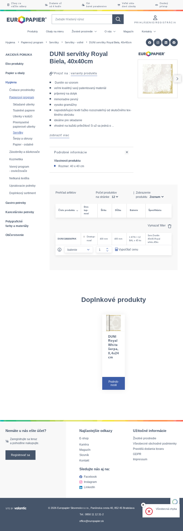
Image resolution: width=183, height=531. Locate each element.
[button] (174, 42)
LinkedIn (89, 487)
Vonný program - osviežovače (19, 169)
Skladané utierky (24, 104)
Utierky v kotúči (22, 116)
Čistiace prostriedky (22, 90)
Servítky (54, 42)
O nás (108, 31)
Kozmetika (16, 159)
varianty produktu (84, 73)
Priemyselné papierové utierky (24, 124)
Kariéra (84, 444)
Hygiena (10, 42)
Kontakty (147, 31)
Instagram (90, 481)
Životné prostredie (82, 31)
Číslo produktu (66, 210)
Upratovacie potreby (22, 185)
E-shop (84, 438)
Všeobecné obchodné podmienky (155, 443)
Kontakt (84, 460)
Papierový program (32, 42)
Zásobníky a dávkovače (24, 152)
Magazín (128, 31)
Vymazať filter (157, 225)
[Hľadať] (117, 19)
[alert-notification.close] (143, 505)
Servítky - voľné (74, 42)
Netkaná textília (19, 178)
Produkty (32, 31)
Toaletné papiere (24, 110)
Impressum (140, 459)
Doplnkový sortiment (22, 193)
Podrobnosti (113, 383)
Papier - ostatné (23, 144)
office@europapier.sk (91, 521)
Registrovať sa (20, 454)
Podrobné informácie (70, 152)
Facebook (90, 476)
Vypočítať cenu (128, 249)
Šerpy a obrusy (22, 138)
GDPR (137, 454)
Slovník (84, 455)
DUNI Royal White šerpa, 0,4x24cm (113, 347)
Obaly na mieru (55, 31)
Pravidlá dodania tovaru (148, 448)
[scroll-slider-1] (177, 78)
